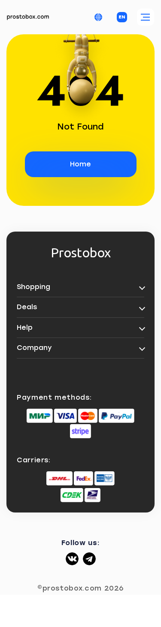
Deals (27, 307)
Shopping (33, 287)
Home (80, 164)
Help (25, 327)
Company (34, 348)
